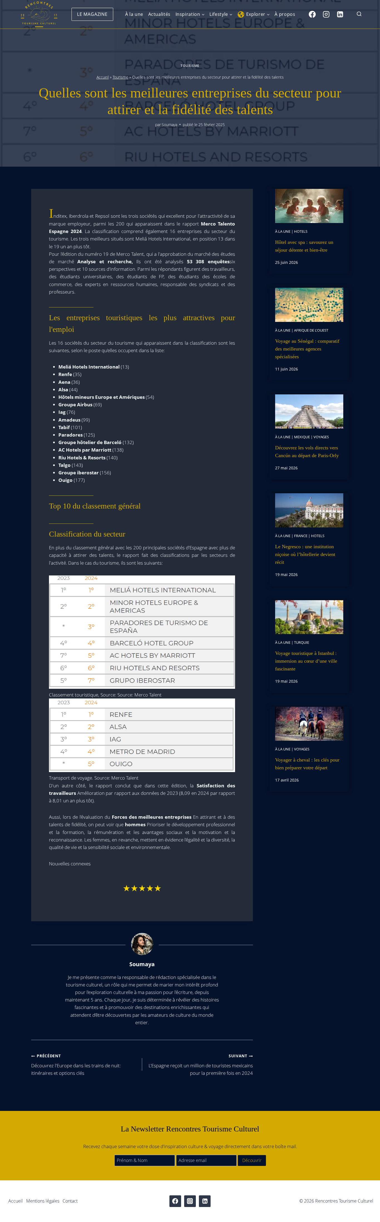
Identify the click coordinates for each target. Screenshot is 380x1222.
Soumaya (169, 124)
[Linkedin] (340, 14)
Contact (70, 1201)
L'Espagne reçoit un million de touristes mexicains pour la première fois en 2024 (201, 1064)
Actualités (159, 14)
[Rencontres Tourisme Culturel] (39, 14)
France (300, 535)
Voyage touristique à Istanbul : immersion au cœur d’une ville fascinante (306, 661)
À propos (285, 14)
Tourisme (190, 65)
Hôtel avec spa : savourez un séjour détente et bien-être (304, 246)
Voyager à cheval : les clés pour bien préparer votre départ (307, 763)
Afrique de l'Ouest (311, 330)
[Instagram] (326, 14)
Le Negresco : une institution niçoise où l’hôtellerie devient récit (305, 554)
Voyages (321, 436)
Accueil (103, 77)
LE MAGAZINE (92, 14)
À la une (134, 14)
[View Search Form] (359, 14)
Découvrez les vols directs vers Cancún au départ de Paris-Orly (307, 451)
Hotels (300, 231)
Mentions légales (42, 1201)
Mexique (302, 436)
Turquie (301, 642)
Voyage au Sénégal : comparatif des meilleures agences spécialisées (307, 348)
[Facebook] (312, 14)
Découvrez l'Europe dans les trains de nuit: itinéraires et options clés (76, 1064)
